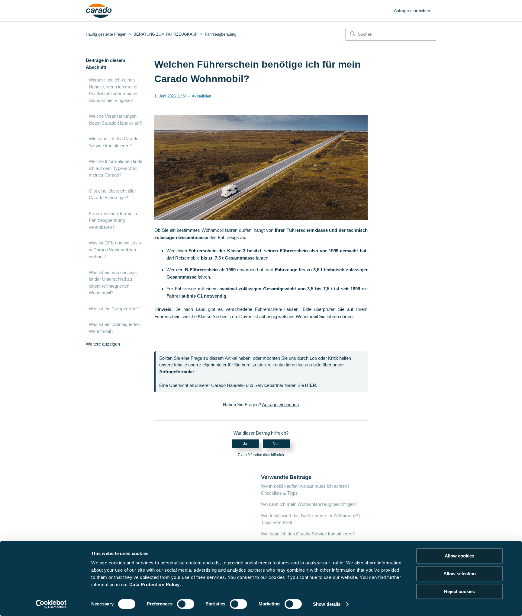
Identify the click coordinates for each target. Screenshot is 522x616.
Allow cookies (459, 555)
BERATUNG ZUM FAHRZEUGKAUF (166, 34)
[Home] (99, 10)
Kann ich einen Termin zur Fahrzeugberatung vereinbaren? (114, 220)
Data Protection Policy (154, 584)
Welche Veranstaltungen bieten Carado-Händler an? (115, 119)
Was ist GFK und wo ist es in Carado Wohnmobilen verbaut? (115, 249)
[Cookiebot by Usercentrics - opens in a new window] (51, 604)
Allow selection (459, 573)
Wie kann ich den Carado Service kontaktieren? (113, 142)
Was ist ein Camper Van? (114, 308)
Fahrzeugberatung (220, 34)
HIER (310, 385)
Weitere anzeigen (103, 343)
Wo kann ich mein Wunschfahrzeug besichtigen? (309, 504)
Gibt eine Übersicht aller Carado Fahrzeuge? (112, 194)
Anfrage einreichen (412, 10)
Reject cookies (459, 591)
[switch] (185, 604)
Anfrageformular (176, 371)
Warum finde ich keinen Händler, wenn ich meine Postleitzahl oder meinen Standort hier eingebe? (113, 90)
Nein (277, 444)
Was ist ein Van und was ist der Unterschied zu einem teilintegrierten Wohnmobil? (113, 282)
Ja (245, 444)
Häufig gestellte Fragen (106, 34)
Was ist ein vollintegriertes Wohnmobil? (114, 328)
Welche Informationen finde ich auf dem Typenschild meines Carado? (115, 168)
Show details (326, 604)
